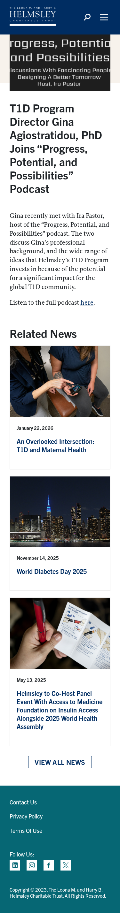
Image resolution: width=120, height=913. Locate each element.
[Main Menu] (104, 17)
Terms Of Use (26, 830)
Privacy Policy (26, 816)
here (86, 303)
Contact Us (23, 802)
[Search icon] (87, 17)
